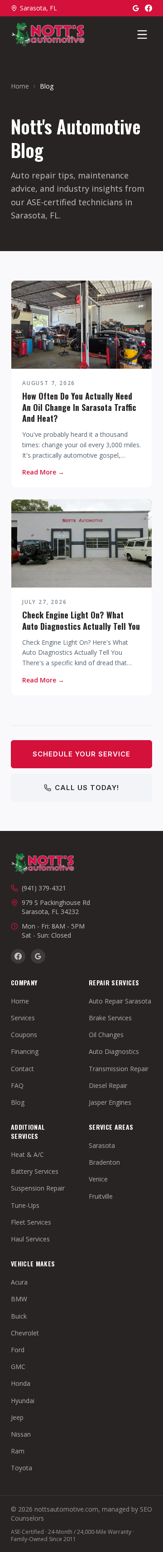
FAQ (17, 1085)
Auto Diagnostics (114, 1051)
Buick (19, 1316)
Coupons (24, 1034)
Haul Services (30, 1239)
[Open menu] (142, 34)
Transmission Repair (119, 1068)
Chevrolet (25, 1333)
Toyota (21, 1467)
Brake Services (110, 1017)
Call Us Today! (87, 787)
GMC (18, 1366)
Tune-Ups (25, 1205)
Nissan (21, 1434)
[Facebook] (148, 8)
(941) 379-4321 (44, 888)
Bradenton (104, 1162)
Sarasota (102, 1145)
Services (23, 1017)
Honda (20, 1383)
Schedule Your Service (81, 754)
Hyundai (22, 1400)
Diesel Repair (108, 1085)
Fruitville (101, 1196)
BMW (19, 1299)
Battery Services (34, 1171)
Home (20, 86)
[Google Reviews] (135, 8)
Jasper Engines (110, 1102)
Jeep (17, 1417)
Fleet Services (31, 1222)
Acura (19, 1282)
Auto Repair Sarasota (120, 1001)
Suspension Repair (38, 1188)
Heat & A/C (27, 1154)
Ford (17, 1349)
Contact (22, 1068)
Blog (17, 1102)
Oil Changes (106, 1034)
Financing (24, 1051)
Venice (98, 1179)
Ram (17, 1451)
